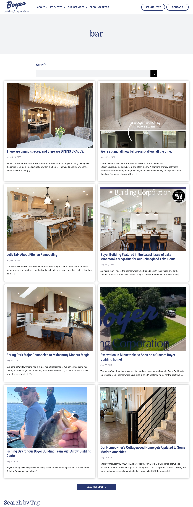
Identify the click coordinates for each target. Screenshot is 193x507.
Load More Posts (96, 487)
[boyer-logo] (16, 7)
